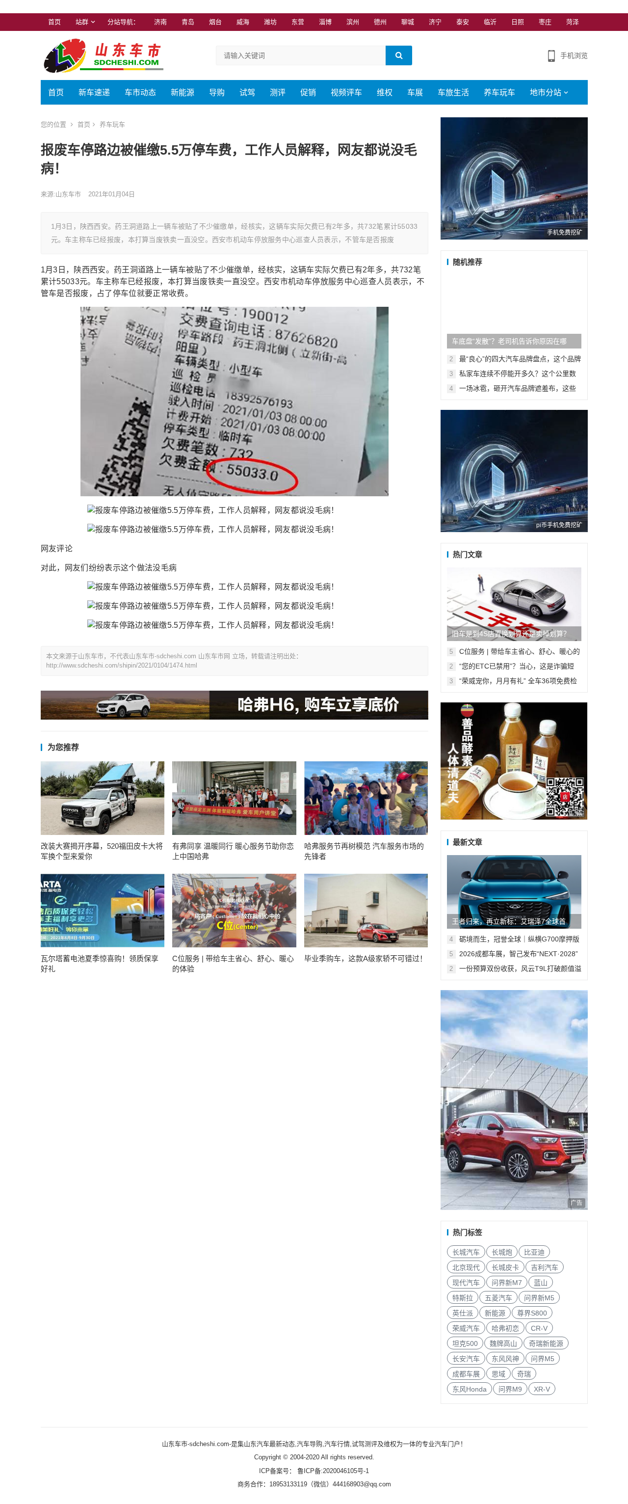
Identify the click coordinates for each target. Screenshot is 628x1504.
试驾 (247, 92)
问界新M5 (539, 1298)
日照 (517, 22)
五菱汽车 (498, 1298)
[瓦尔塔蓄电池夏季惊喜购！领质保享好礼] (103, 910)
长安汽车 (466, 1359)
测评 (278, 92)
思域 (498, 1374)
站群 (82, 22)
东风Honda (469, 1389)
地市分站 (545, 92)
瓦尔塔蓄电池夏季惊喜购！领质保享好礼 (99, 963)
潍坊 (270, 22)
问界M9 (510, 1389)
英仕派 (462, 1313)
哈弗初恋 (505, 1328)
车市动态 (140, 92)
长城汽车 (466, 1252)
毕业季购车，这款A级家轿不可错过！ (365, 958)
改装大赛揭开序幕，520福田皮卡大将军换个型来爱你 (102, 851)
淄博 (325, 22)
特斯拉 (462, 1298)
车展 (415, 92)
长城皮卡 (505, 1267)
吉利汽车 (544, 1267)
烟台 (215, 22)
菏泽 (572, 22)
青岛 (188, 22)
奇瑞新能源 (546, 1343)
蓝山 (541, 1283)
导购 (217, 92)
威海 (242, 22)
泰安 (462, 22)
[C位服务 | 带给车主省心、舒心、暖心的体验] (234, 910)
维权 (384, 92)
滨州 (352, 22)
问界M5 (542, 1359)
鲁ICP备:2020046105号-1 (332, 1471)
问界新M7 (507, 1283)
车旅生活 (453, 92)
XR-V (542, 1389)
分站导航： (123, 22)
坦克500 (465, 1343)
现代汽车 (466, 1283)
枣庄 (545, 22)
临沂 (490, 22)
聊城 (407, 22)
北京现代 (466, 1267)
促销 (308, 92)
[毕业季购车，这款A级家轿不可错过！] (366, 910)
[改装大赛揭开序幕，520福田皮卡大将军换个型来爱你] (103, 798)
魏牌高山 (503, 1343)
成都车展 (466, 1374)
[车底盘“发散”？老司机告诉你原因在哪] (514, 312)
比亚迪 (534, 1252)
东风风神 (505, 1359)
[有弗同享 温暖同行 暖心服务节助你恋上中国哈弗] (234, 798)
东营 (297, 22)
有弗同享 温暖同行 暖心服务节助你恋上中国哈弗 (233, 851)
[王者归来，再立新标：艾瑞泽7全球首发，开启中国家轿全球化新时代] (514, 892)
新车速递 (94, 92)
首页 (54, 22)
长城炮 (502, 1252)
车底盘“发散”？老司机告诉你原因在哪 (509, 341)
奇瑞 (524, 1374)
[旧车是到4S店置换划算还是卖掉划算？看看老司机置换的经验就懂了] (514, 604)
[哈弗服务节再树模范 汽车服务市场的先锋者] (366, 798)
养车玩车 (499, 92)
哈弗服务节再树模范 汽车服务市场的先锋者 (364, 851)
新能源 (182, 92)
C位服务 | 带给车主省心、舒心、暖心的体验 (233, 963)
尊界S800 (532, 1313)
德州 (380, 22)
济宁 (435, 22)
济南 (160, 22)
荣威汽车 (466, 1328)
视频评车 (346, 92)
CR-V (539, 1328)
